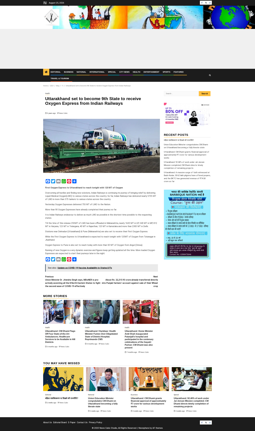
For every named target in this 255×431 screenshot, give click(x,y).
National (81, 72)
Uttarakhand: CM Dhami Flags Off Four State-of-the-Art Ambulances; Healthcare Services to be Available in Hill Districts (60, 336)
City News (124, 72)
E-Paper (72, 422)
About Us (47, 422)
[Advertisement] (127, 48)
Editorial (56, 72)
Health (136, 72)
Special (112, 72)
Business (68, 72)
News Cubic (63, 113)
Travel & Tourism (60, 78)
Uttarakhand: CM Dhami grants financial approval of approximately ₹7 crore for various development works (186, 155)
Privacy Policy (95, 422)
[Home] (46, 72)
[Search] (210, 75)
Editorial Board (60, 422)
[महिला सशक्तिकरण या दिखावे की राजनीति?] (63, 379)
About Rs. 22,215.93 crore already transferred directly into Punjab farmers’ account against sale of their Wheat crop (130, 281)
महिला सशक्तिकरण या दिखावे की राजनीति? (179, 140)
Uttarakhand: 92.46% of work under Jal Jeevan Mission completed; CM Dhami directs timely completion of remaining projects (184, 165)
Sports (166, 72)
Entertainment (151, 72)
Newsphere (144, 428)
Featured (179, 72)
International (97, 72)
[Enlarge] (207, 193)
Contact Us (82, 422)
